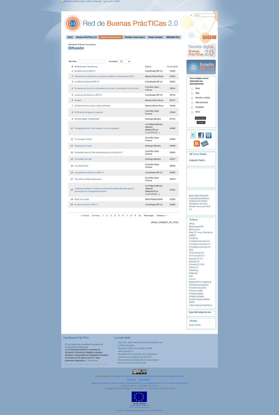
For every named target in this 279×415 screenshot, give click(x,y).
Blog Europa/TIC (196, 226)
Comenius (193, 238)
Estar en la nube (82, 199)
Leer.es (192, 279)
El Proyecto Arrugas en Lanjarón (89, 112)
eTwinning (193, 270)
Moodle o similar (203, 98)
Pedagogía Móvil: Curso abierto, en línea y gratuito (97, 128)
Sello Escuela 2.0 (125, 351)
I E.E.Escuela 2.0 (196, 253)
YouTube (203, 204)
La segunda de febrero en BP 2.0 (89, 172)
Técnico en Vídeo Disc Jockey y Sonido (135, 348)
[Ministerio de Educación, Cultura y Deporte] (81, 1)
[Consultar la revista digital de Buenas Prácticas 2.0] (201, 59)
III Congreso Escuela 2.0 (200, 247)
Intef (191, 276)
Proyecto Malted (196, 293)
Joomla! (119, 410)
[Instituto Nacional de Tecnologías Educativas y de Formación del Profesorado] (111, 1)
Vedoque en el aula (83, 146)
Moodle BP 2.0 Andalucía (200, 282)
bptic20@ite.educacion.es (148, 386)
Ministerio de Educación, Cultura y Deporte (108, 383)
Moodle (192, 206)
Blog (198, 88)
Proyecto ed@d (196, 291)
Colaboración (195, 201)
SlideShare (194, 204)
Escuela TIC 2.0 (196, 259)
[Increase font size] (204, 36)
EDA (191, 250)
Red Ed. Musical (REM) (199, 299)
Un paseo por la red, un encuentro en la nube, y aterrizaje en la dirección (107, 88)
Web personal (202, 102)
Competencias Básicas (199, 198)
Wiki (197, 93)
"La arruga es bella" (83, 139)
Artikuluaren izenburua (86, 66)
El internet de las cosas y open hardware (92, 106)
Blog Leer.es (194, 229)
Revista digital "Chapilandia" (87, 119)
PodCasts (204, 196)
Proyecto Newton (196, 296)
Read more (93, 360)
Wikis (197, 196)
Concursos (201, 206)
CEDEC (192, 235)
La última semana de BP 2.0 (87, 82)
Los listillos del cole (83, 159)
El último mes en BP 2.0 (85, 71)
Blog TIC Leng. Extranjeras (201, 232)
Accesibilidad (144, 380)
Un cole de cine (81, 166)
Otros (198, 112)
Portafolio (200, 107)
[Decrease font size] (214, 36)
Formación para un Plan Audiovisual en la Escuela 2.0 (98, 152)
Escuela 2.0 (194, 261)
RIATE (192, 302)
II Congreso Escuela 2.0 (199, 244)
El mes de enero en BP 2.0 (86, 204)
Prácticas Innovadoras (199, 285)
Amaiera (161, 215)
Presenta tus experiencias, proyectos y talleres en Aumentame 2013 (104, 76)
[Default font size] (209, 36)
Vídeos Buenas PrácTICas (200, 305)
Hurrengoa (149, 215)
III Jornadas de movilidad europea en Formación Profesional (84, 345)
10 (140, 215)
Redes (204, 201)
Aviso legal (131, 380)
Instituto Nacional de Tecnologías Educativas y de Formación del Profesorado (157, 383)
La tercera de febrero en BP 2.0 (88, 95)
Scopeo (78, 100)
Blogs (191, 196)
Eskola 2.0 (193, 267)
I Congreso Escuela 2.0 (199, 241)
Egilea (148, 66)
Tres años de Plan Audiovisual (88, 179)
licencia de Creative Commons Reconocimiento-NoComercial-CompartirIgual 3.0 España (149, 376)
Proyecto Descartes (197, 288)
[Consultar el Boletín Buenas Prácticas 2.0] (201, 75)
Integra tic (193, 273)
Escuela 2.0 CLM (196, 264)
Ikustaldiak (172, 66)
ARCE (192, 224)
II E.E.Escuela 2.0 (196, 256)
